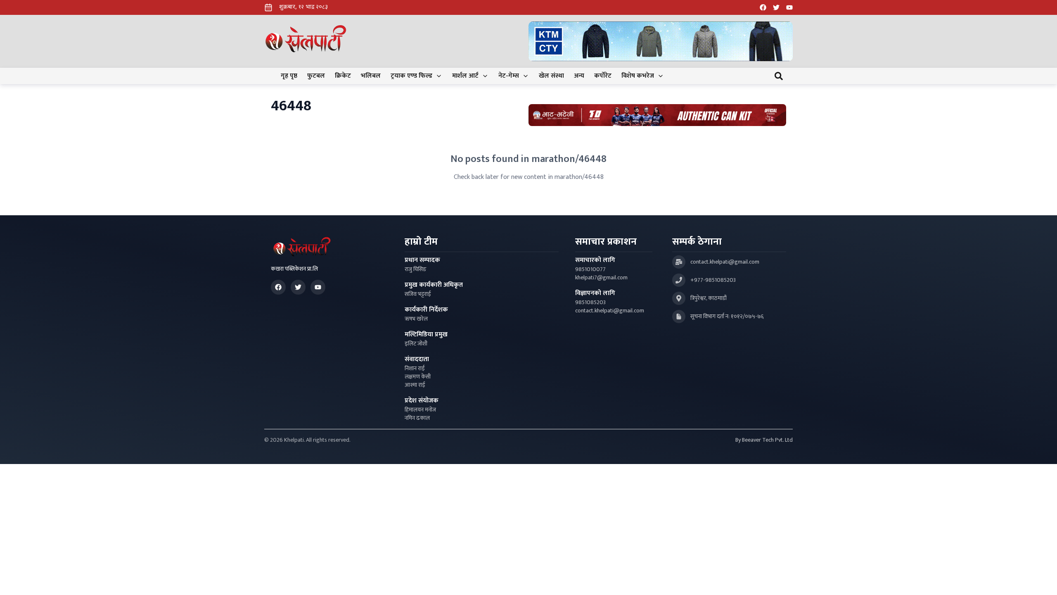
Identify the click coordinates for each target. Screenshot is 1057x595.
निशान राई (415, 368)
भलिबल (371, 76)
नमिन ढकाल (417, 418)
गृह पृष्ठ (289, 76)
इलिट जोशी (416, 344)
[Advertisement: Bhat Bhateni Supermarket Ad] (657, 115)
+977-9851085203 (713, 280)
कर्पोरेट (602, 76)
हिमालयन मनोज (420, 410)
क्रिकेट (343, 76)
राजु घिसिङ (416, 269)
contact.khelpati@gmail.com (609, 311)
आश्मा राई (415, 385)
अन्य (579, 76)
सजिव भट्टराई (418, 294)
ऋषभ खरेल (416, 319)
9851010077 (590, 269)
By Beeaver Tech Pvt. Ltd (764, 440)
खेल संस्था (551, 76)
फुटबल (316, 76)
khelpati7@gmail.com (601, 278)
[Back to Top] (1042, 580)
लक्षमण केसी (418, 377)
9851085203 (590, 302)
